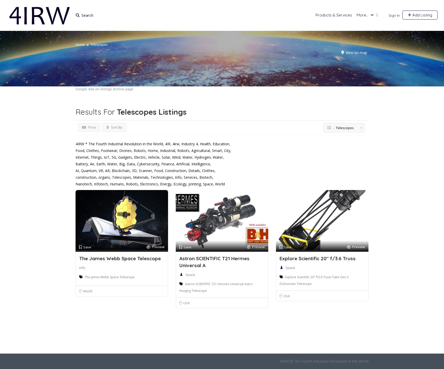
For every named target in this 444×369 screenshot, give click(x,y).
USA (186, 303)
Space (190, 274)
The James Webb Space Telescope (120, 258)
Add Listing (421, 15)
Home (80, 44)
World (87, 291)
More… (362, 15)
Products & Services (334, 15)
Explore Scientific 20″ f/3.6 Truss (318, 258)
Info (82, 267)
